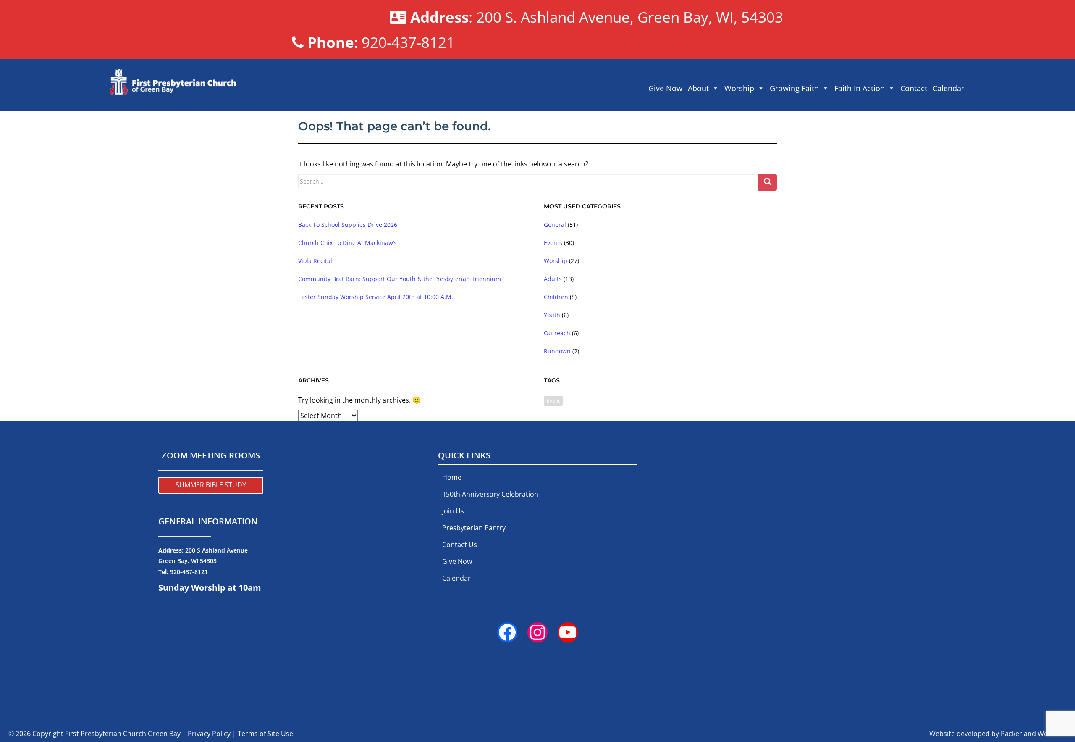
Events (553, 243)
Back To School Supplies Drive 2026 (347, 225)
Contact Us (459, 544)
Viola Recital (315, 261)
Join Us (453, 511)
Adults (553, 279)
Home (451, 477)
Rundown (557, 351)
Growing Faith (794, 88)
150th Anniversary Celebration (490, 494)
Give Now (665, 88)
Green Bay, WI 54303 (187, 561)
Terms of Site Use (265, 733)
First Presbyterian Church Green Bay (123, 733)
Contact (913, 88)
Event (553, 400)
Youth (552, 315)
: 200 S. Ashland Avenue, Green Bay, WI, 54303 (596, 17)
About (698, 88)
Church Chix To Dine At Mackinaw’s (347, 243)
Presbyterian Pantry (474, 527)
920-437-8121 (189, 572)
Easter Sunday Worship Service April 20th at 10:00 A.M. (375, 297)
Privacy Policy (209, 733)
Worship (739, 88)
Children (556, 297)
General (555, 225)
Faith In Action (859, 88)
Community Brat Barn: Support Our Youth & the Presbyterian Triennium (399, 279)
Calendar (948, 88)
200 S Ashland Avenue (216, 550)
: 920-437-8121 (381, 42)
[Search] (767, 182)
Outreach (557, 333)
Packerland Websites (1034, 733)
